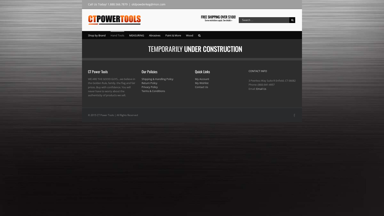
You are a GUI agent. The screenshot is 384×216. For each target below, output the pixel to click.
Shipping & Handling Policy (157, 79)
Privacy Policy (150, 87)
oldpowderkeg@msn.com (148, 4)
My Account (202, 79)
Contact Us (201, 87)
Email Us (261, 89)
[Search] (199, 35)
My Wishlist (202, 83)
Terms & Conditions (153, 91)
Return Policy (149, 83)
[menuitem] (99, 35)
